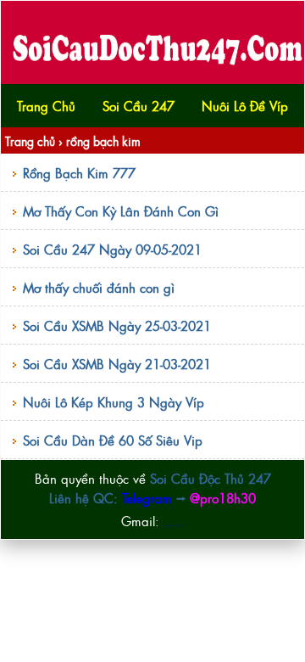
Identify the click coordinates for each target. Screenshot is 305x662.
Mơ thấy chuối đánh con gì (99, 287)
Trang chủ (30, 140)
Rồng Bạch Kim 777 (79, 172)
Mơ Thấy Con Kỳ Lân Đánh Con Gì (121, 211)
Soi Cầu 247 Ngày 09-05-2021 (112, 249)
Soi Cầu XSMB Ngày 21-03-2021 (117, 363)
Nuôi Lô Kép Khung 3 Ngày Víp (113, 402)
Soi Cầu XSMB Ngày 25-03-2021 (117, 325)
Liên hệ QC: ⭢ (152, 498)
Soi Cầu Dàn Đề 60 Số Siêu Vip (112, 440)
